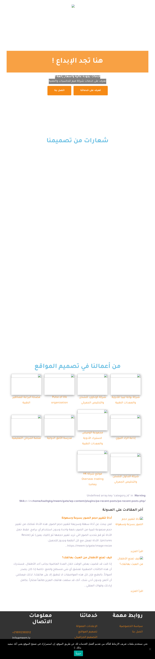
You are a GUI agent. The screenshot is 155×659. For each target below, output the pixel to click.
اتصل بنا (104, 17)
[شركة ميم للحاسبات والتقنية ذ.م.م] (73, 6)
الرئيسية (88, 29)
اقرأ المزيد (136, 551)
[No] (150, 649)
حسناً (78, 653)
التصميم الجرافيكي (95, 23)
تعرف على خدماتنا (90, 90)
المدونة (88, 17)
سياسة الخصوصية (131, 626)
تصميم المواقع (124, 23)
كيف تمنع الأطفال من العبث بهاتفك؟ (87, 557)
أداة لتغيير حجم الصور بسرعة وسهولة (87, 518)
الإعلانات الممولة (126, 17)
